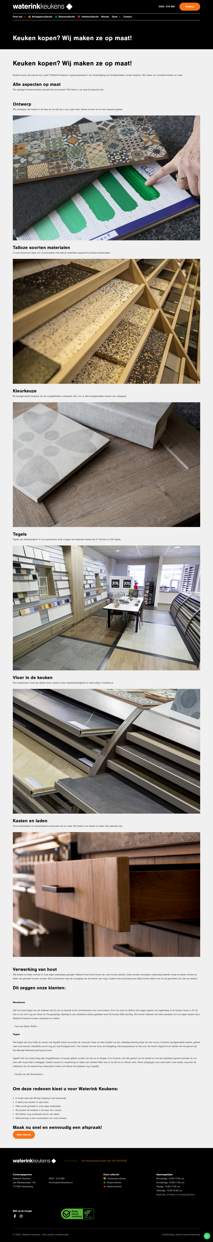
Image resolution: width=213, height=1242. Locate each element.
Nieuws (105, 16)
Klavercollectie (67, 16)
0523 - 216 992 (167, 6)
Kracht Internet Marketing (188, 1234)
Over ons (17, 16)
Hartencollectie (90, 16)
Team (114, 16)
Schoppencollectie (42, 16)
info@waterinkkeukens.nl (61, 1182)
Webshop (189, 6)
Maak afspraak (24, 1135)
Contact (127, 16)
